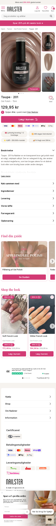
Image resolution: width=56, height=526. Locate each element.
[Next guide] (52, 261)
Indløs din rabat (15, 516)
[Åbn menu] (3, 8)
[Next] (52, 326)
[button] (28, 396)
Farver (9, 29)
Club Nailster (32, 112)
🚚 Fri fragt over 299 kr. (42, 140)
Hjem (3, 29)
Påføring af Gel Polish (12, 269)
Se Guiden (24, 277)
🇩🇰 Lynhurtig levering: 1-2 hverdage (14, 134)
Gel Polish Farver (20, 29)
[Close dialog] (2, 492)
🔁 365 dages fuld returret (42, 134)
